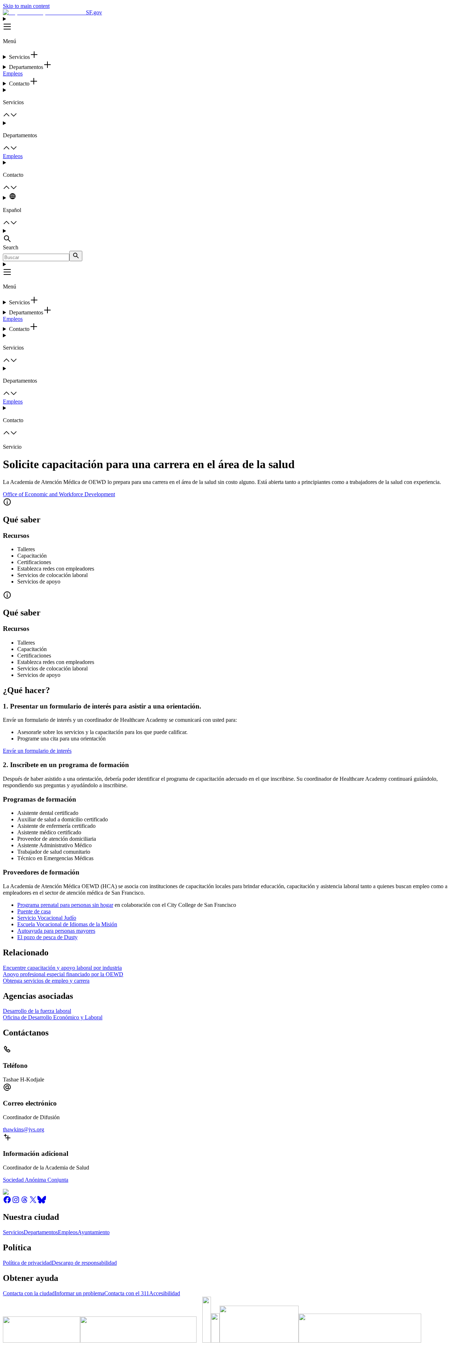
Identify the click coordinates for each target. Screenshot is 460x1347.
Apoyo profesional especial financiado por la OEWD (63, 974)
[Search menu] (230, 236)
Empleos (13, 73)
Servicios (13, 1232)
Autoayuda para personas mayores (56, 931)
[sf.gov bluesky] (41, 1202)
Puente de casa (34, 911)
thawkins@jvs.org (23, 1129)
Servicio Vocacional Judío (46, 918)
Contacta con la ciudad (29, 1293)
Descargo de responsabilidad (84, 1263)
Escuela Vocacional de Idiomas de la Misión (67, 924)
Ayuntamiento (94, 1232)
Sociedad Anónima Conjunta (35, 1180)
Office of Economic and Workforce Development (59, 494)
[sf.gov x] (33, 1202)
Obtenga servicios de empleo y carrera (46, 981)
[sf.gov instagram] (16, 1202)
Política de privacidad (27, 1263)
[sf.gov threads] (24, 1202)
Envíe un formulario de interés (37, 751)
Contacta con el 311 (126, 1293)
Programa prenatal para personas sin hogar (65, 905)
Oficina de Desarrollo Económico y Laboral (52, 1017)
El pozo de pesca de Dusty (47, 937)
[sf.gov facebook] (7, 1202)
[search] (75, 256)
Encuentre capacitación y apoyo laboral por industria (62, 968)
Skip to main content (26, 6)
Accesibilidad (164, 1293)
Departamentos (41, 1232)
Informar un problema (79, 1293)
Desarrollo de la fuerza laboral (37, 1011)
